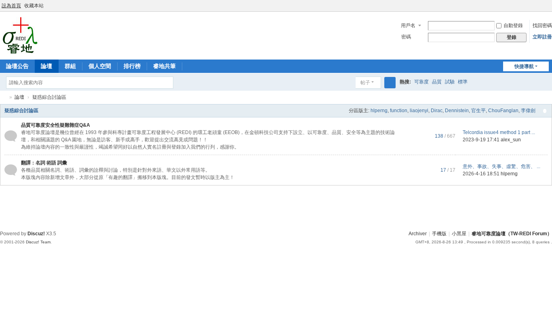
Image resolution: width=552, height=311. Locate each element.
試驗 (450, 82)
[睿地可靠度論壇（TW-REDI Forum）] (20, 35)
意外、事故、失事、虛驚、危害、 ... (501, 166)
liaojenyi (419, 110)
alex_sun (511, 140)
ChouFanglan (503, 110)
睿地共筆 (164, 66)
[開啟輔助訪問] (541, 5)
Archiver (418, 233)
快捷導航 (524, 66)
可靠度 (421, 82)
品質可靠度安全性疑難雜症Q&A (55, 125)
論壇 (46, 66)
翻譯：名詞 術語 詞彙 (44, 163)
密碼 (406, 37)
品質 (437, 82)
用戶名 (408, 25)
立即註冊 (542, 37)
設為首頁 (11, 6)
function (398, 110)
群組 (70, 66)
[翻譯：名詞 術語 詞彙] (10, 170)
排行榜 (132, 66)
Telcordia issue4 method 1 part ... (499, 132)
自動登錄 (513, 25)
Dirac (436, 110)
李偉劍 (528, 110)
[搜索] (390, 82)
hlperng (379, 110)
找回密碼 (542, 25)
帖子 (365, 82)
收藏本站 (34, 6)
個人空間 (99, 66)
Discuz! (36, 233)
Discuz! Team (38, 242)
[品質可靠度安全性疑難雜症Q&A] (10, 135)
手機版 (439, 233)
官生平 (478, 110)
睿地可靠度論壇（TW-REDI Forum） (3, 97)
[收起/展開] (545, 111)
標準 (463, 82)
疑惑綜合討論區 (21, 110)
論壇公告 (17, 66)
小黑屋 (459, 233)
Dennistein (457, 110)
